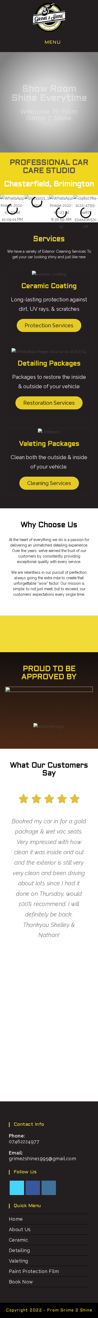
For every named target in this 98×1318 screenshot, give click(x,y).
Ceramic (18, 1240)
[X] (17, 1188)
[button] (5, 212)
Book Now (21, 1282)
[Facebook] (33, 1188)
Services (49, 239)
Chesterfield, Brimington (49, 184)
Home (16, 1219)
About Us (20, 1229)
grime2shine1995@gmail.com (42, 1158)
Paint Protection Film (34, 1271)
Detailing (19, 1250)
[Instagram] (49, 1188)
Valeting (18, 1261)
